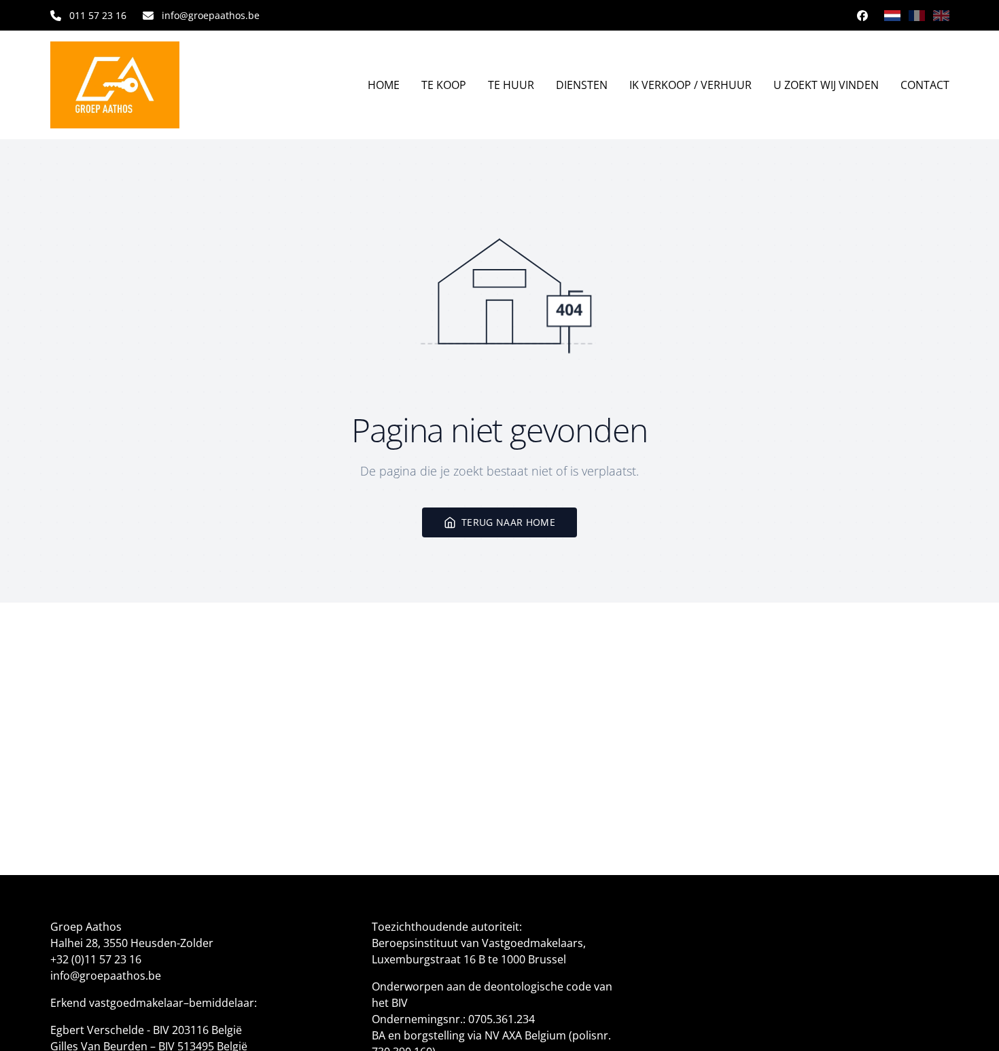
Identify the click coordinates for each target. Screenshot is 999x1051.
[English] (941, 15)
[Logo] (125, 84)
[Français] (917, 15)
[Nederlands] (892, 15)
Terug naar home (508, 522)
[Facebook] (862, 15)
